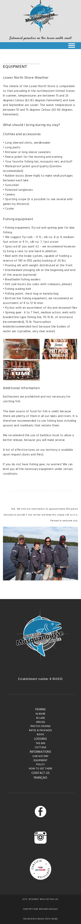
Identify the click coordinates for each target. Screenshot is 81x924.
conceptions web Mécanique (40, 909)
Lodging (40, 739)
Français (40, 777)
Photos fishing (40, 726)
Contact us (40, 773)
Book (40, 734)
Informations (40, 752)
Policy (40, 765)
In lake (40, 718)
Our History (40, 756)
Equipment (41, 760)
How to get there (40, 769)
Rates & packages (40, 730)
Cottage (40, 747)
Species (40, 722)
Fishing (40, 709)
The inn (40, 743)
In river (40, 714)
